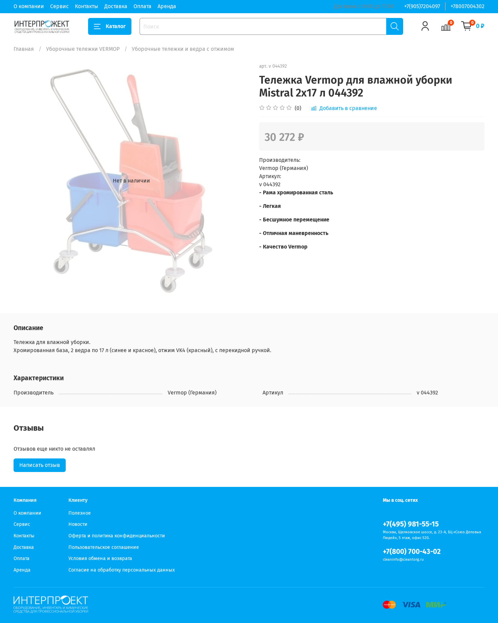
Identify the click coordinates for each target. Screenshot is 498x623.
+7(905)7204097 (422, 6)
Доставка (115, 6)
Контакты (86, 6)
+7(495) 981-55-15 (411, 524)
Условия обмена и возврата (100, 558)
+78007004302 (467, 6)
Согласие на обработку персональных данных (121, 570)
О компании (29, 6)
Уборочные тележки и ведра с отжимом (183, 49)
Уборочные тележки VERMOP (83, 49)
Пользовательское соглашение (103, 547)
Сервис (59, 6)
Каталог (116, 26)
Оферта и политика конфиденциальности (116, 536)
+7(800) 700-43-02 (412, 551)
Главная (24, 49)
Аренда (167, 6)
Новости (77, 524)
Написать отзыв (39, 465)
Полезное (79, 513)
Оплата (142, 6)
